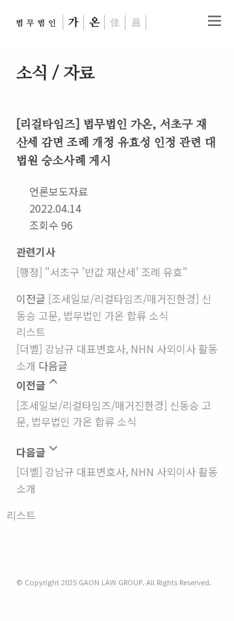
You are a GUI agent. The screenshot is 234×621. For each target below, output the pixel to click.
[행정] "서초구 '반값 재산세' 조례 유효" (102, 272)
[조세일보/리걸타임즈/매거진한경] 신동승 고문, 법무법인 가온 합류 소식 (113, 307)
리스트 (31, 331)
